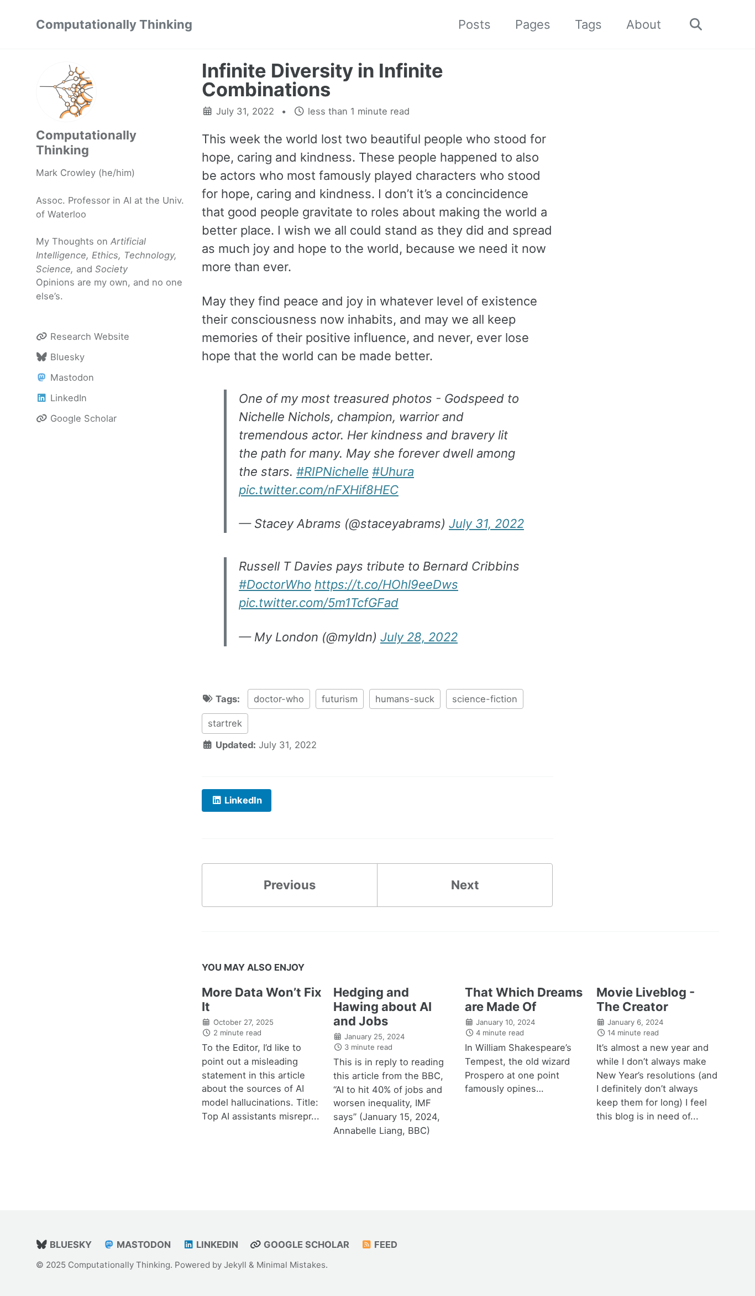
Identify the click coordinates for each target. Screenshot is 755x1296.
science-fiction (484, 698)
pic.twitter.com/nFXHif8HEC (319, 490)
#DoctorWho (275, 584)
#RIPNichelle (332, 471)
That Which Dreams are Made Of (524, 999)
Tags (588, 24)
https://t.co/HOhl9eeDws (386, 584)
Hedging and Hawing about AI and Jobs (382, 1006)
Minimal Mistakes (291, 1264)
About (643, 24)
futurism (340, 698)
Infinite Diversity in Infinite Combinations (322, 80)
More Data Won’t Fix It (262, 999)
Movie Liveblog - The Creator (645, 999)
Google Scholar (305, 1244)
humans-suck (404, 698)
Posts (474, 24)
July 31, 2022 (486, 523)
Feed (384, 1244)
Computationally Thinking (114, 24)
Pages (532, 24)
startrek (225, 723)
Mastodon (142, 1244)
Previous (290, 885)
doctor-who (279, 698)
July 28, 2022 (419, 637)
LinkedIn (216, 1244)
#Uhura (393, 471)
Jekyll (235, 1264)
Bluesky (70, 1244)
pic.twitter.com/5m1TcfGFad (319, 602)
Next (465, 885)
